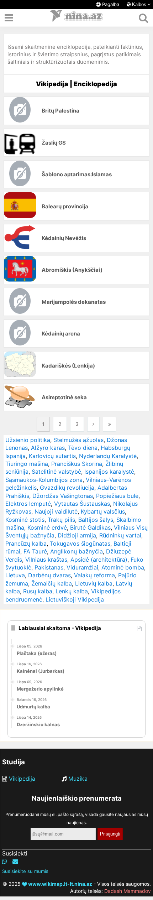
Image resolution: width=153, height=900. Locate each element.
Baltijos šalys (95, 519)
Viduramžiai (82, 567)
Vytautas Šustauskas (82, 503)
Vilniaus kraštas (46, 559)
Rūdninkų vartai (120, 535)
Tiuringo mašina (26, 463)
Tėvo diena (82, 447)
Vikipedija (22, 778)
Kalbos (139, 4)
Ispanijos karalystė (109, 471)
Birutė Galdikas (90, 527)
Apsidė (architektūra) (98, 559)
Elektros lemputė (28, 503)
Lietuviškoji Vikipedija (75, 599)
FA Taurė (35, 551)
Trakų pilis (61, 519)
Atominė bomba (122, 567)
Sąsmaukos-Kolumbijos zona (44, 479)
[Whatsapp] (4, 861)
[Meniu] (9, 18)
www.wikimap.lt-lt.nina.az (59, 884)
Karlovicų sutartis (52, 455)
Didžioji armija (77, 535)
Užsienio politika (27, 439)
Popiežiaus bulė (117, 495)
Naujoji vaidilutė (56, 511)
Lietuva (15, 575)
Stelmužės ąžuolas (78, 439)
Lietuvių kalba (93, 583)
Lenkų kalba (72, 591)
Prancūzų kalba (26, 543)
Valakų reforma (94, 575)
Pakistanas (49, 567)
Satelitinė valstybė (56, 471)
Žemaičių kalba (51, 583)
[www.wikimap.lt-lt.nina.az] (76, 18)
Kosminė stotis (24, 519)
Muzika (78, 778)
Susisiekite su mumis (25, 871)
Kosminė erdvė (47, 527)
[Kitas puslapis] (93, 424)
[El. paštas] (15, 861)
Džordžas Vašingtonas (62, 495)
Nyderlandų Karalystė (108, 455)
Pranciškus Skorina (76, 463)
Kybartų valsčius (103, 511)
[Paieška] (143, 18)
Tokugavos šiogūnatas (80, 543)
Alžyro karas (48, 447)
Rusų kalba (37, 591)
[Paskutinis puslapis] (109, 424)
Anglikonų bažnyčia (76, 551)
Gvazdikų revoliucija (67, 487)
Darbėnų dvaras (49, 575)
